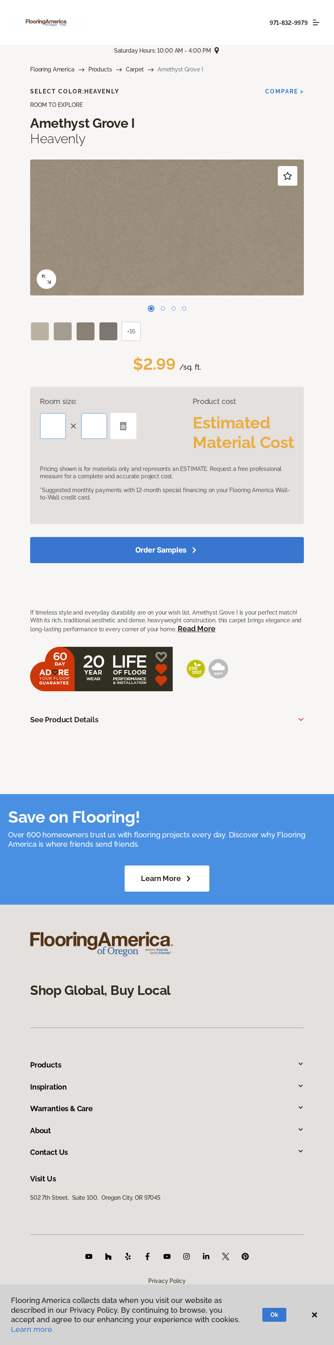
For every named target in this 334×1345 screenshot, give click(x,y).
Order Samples (161, 550)
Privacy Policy (166, 1281)
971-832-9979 (289, 23)
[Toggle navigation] (316, 22)
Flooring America (52, 69)
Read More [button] (196, 628)
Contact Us (49, 1152)
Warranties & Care (61, 1108)
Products (100, 69)
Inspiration (48, 1087)
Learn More (160, 878)
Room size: (58, 401)
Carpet (135, 69)
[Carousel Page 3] (173, 308)
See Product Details (64, 719)
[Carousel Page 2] (163, 308)
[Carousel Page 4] (184, 308)
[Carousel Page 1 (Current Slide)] (151, 308)
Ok (274, 1315)
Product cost (214, 401)
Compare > (284, 91)
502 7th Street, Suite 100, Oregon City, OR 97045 (95, 1197)
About (40, 1130)
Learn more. (32, 1329)
